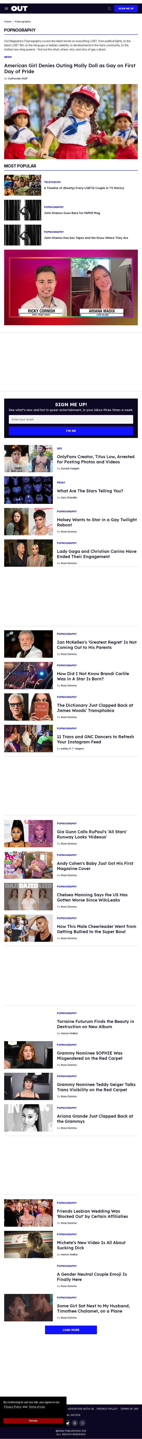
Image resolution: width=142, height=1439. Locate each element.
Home (7, 21)
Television (52, 182)
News (8, 57)
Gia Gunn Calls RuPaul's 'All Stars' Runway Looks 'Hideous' (92, 834)
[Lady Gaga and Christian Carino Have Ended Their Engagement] (28, 553)
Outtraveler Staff (17, 78)
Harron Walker (69, 1033)
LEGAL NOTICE (71, 1415)
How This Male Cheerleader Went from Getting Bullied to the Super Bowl (96, 929)
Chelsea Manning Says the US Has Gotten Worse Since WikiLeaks (92, 897)
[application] (71, 287)
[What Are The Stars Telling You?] (28, 489)
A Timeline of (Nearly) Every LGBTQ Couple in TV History (84, 188)
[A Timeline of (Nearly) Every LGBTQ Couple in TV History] (22, 185)
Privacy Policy (12, 1406)
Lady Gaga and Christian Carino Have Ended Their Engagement (96, 554)
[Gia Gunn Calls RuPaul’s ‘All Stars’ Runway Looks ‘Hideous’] (28, 833)
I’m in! (71, 431)
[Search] (109, 8)
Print (61, 482)
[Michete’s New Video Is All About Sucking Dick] (28, 1244)
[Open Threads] (75, 1423)
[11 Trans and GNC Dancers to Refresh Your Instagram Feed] (28, 738)
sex (59, 448)
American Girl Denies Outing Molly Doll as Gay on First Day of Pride (69, 68)
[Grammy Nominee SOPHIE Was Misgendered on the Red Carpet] (28, 1054)
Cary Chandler (69, 497)
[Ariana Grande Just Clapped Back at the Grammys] (28, 1117)
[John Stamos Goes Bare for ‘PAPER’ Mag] (22, 210)
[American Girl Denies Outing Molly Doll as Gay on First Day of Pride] (71, 121)
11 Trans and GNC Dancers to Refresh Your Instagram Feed (95, 739)
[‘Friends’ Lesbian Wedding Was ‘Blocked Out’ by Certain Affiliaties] (28, 1213)
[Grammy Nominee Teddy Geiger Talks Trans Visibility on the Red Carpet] (28, 1086)
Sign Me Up (126, 8)
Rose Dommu (69, 531)
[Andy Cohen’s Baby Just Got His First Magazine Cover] (28, 865)
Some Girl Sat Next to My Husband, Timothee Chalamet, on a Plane (93, 1308)
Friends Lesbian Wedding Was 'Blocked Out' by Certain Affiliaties (92, 1213)
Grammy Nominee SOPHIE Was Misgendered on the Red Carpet (89, 1055)
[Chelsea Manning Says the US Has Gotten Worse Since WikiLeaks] (28, 896)
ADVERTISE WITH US (81, 1408)
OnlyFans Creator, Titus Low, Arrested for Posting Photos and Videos (96, 459)
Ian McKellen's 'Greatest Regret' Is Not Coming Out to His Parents (97, 644)
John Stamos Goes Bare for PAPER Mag (72, 213)
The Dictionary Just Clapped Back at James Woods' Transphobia (95, 708)
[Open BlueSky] (67, 1423)
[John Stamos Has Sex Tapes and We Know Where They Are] (22, 235)
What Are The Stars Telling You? (90, 490)
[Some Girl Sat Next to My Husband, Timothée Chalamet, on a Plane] (28, 1307)
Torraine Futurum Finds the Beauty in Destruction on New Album (95, 1024)
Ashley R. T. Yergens (72, 748)
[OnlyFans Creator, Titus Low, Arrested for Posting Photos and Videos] (28, 458)
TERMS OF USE (129, 1408)
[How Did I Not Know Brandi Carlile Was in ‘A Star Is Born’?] (28, 675)
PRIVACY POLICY (107, 1408)
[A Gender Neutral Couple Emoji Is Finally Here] (28, 1276)
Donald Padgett (70, 468)
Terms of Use (37, 1406)
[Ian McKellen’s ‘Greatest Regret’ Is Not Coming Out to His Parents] (28, 644)
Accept (33, 1420)
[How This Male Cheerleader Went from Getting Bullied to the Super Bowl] (28, 928)
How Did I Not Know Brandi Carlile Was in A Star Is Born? (93, 676)
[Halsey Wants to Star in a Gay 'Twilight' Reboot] (28, 521)
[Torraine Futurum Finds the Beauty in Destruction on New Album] (28, 1023)
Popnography (54, 207)
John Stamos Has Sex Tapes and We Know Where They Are (86, 238)
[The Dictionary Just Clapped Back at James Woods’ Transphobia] (28, 706)
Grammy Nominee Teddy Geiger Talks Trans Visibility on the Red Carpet (96, 1087)
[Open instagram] (82, 1423)
